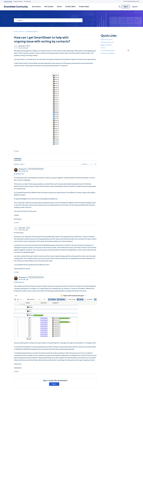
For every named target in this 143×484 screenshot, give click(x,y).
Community (8, 1)
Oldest (21, 164)
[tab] (17, 158)
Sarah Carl (22, 46)
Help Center (18, 1)
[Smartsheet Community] (16, 6)
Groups (103, 48)
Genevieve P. (23, 169)
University (27, 1)
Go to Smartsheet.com (131, 1)
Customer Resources (107, 42)
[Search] (119, 6)
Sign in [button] (54, 384)
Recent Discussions (106, 39)
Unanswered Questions (115, 50)
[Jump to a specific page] (95, 164)
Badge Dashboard (106, 45)
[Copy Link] (27, 48)
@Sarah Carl (20, 174)
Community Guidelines (108, 53)
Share (16, 151)
